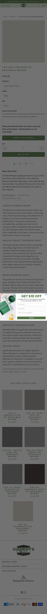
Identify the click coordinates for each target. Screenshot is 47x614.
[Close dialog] (45, 294)
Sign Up (31, 318)
